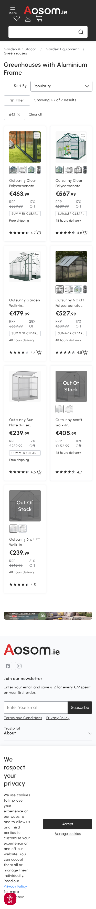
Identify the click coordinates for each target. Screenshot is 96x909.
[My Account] (28, 19)
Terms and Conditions (23, 718)
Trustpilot (12, 728)
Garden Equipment (62, 49)
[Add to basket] (38, 233)
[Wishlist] (17, 18)
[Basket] (39, 18)
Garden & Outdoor (20, 49)
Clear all (35, 114)
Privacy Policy (58, 718)
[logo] (45, 10)
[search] (81, 32)
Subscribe (80, 707)
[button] (10, 898)
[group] (48, 616)
